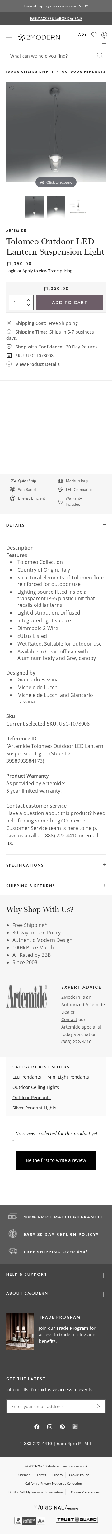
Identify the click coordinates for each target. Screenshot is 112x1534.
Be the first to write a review (56, 1160)
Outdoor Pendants (84, 71)
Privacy (57, 1474)
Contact (69, 1019)
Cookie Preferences (85, 1492)
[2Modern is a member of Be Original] (56, 1507)
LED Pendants (26, 1077)
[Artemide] (26, 998)
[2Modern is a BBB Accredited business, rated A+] (30, 1523)
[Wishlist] (94, 35)
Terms (41, 1474)
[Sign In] (104, 35)
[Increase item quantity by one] (30, 298)
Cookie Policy (79, 1474)
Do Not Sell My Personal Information (35, 1492)
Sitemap (24, 1474)
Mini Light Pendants (68, 1077)
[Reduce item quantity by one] (30, 306)
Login (11, 271)
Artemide (16, 230)
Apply (27, 271)
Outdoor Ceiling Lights (35, 1087)
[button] (104, 41)
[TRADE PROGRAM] (56, 1335)
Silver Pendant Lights (34, 1108)
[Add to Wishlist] (11, 88)
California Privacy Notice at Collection (53, 1483)
